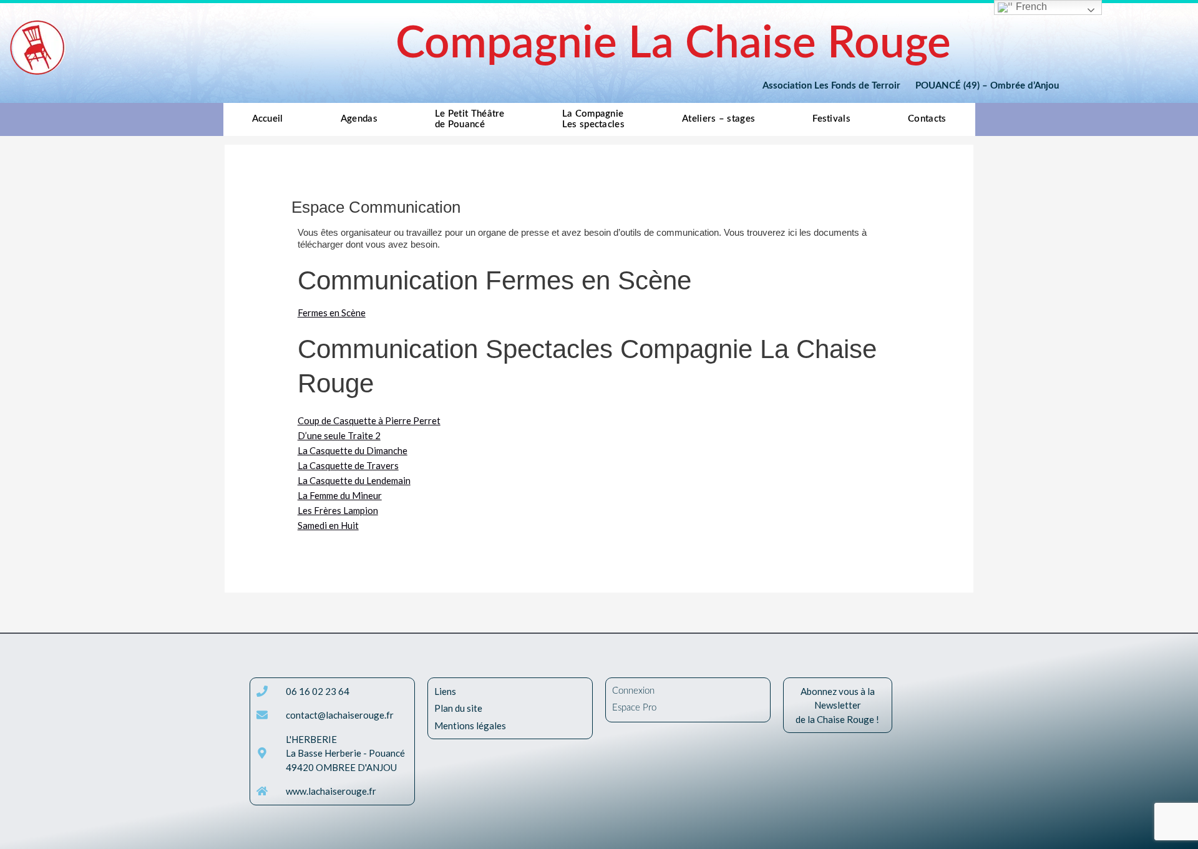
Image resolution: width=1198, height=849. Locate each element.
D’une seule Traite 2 (339, 435)
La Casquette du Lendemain (354, 480)
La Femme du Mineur (340, 495)
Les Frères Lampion (338, 510)
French (1030, 6)
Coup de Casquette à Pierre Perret (369, 420)
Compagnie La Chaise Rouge (673, 44)
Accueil (267, 119)
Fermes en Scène (332, 312)
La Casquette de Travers (348, 465)
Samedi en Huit (328, 525)
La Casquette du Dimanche (352, 450)
